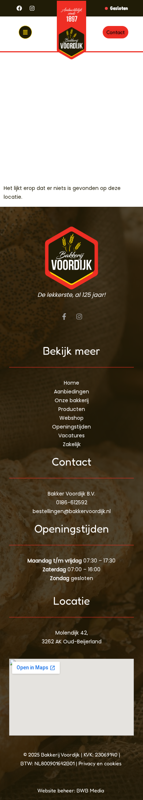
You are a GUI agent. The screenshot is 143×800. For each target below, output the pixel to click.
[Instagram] (31, 8)
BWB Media (91, 790)
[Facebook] (19, 8)
